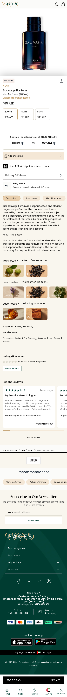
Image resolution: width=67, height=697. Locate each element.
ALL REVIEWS (33, 437)
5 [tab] (37, 430)
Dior (6, 86)
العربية (49, 652)
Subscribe (33, 520)
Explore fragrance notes (16, 97)
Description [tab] (11, 198)
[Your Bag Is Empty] (63, 4)
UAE (43, 652)
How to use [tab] (31, 198)
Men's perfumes (13, 482)
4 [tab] (30, 430)
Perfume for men (38, 482)
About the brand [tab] (54, 198)
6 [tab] (45, 430)
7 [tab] (53, 430)
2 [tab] (14, 430)
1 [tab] (6, 430)
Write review (12, 368)
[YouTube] (29, 581)
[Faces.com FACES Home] (10, 4)
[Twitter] (49, 581)
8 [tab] (61, 430)
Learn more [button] (42, 166)
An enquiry (51, 613)
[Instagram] (39, 581)
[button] (40, 652)
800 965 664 (21, 613)
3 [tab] (22, 430)
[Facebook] (18, 581)
